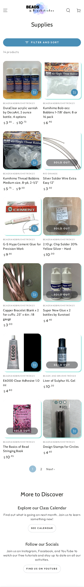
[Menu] (5, 10)
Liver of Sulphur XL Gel (59, 380)
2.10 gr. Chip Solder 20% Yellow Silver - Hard (60, 246)
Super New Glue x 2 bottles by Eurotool (57, 312)
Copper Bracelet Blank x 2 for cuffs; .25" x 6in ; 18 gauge (21, 314)
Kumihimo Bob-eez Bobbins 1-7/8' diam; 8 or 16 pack (60, 112)
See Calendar (42, 528)
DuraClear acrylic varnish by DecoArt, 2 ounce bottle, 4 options (20, 112)
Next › (50, 469)
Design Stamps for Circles (61, 447)
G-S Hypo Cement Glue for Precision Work (22, 246)
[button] (68, 10)
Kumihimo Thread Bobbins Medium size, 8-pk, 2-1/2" (21, 181)
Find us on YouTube (42, 568)
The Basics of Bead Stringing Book (16, 449)
